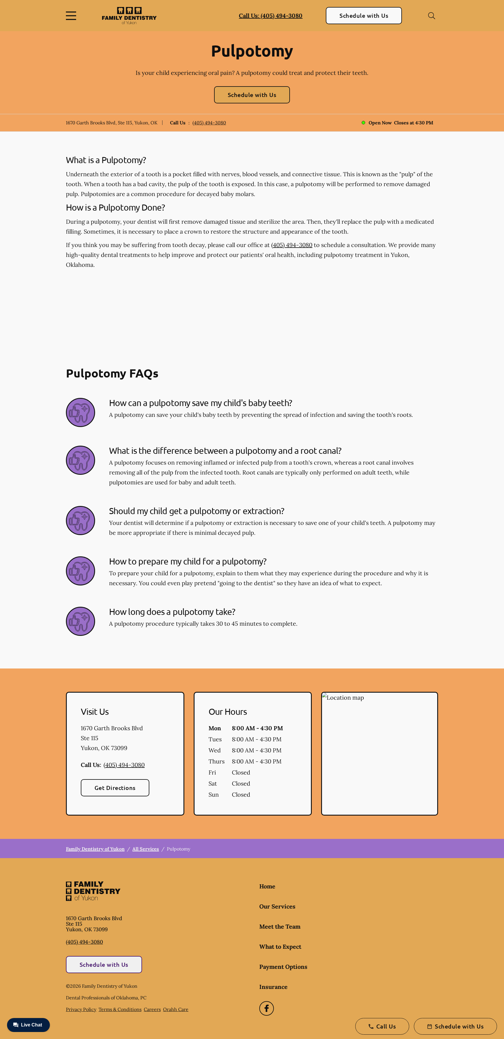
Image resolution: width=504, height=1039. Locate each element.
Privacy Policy (81, 1009)
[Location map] (379, 754)
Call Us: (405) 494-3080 (270, 15)
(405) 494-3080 (209, 123)
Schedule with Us (364, 15)
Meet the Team (279, 926)
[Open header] (72, 15)
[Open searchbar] (431, 15)
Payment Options (283, 966)
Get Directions (115, 787)
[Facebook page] (266, 1008)
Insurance (273, 986)
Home (267, 886)
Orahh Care (175, 1009)
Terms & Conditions (120, 1009)
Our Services (277, 906)
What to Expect (280, 946)
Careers (152, 1009)
